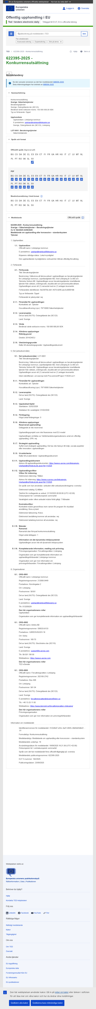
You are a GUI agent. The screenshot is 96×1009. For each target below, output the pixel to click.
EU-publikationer (12, 982)
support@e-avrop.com (40, 651)
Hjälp (8, 896)
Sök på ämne (54, 42)
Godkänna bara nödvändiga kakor (47, 1003)
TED (8, 51)
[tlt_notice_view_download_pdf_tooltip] (12, 179)
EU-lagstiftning (12, 964)
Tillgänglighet (11, 934)
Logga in (70, 8)
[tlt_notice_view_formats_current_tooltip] (83, 217)
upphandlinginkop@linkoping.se (37, 122)
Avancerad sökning (24, 42)
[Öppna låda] (9, 74)
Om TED (9, 947)
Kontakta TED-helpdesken (16, 900)
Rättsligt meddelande (14, 925)
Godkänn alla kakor (19, 1003)
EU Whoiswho (11, 978)
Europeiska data (12, 968)
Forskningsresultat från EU (16, 973)
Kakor (8, 930)
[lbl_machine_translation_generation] (41, 196)
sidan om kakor (61, 992)
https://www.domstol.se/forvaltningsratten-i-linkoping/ (51, 706)
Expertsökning (40, 42)
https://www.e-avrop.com (40, 658)
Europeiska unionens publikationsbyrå (22, 878)
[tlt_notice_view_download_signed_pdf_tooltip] (32, 162)
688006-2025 (58, 82)
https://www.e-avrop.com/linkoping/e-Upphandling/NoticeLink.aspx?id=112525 (49, 464)
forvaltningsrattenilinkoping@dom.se (45, 699)
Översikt (9, 951)
